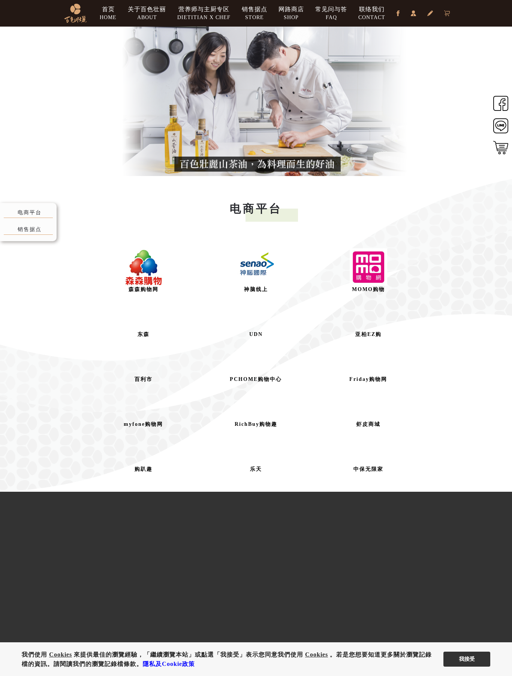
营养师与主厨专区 (204, 13)
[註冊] (430, 13)
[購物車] (447, 13)
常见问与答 (331, 13)
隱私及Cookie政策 (169, 664)
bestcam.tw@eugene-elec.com (144, 577)
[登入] (413, 13)
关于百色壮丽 (147, 13)
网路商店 (291, 13)
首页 (108, 13)
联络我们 (371, 13)
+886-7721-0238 (123, 563)
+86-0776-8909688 (349, 563)
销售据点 (254, 13)
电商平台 (30, 212)
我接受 (467, 659)
